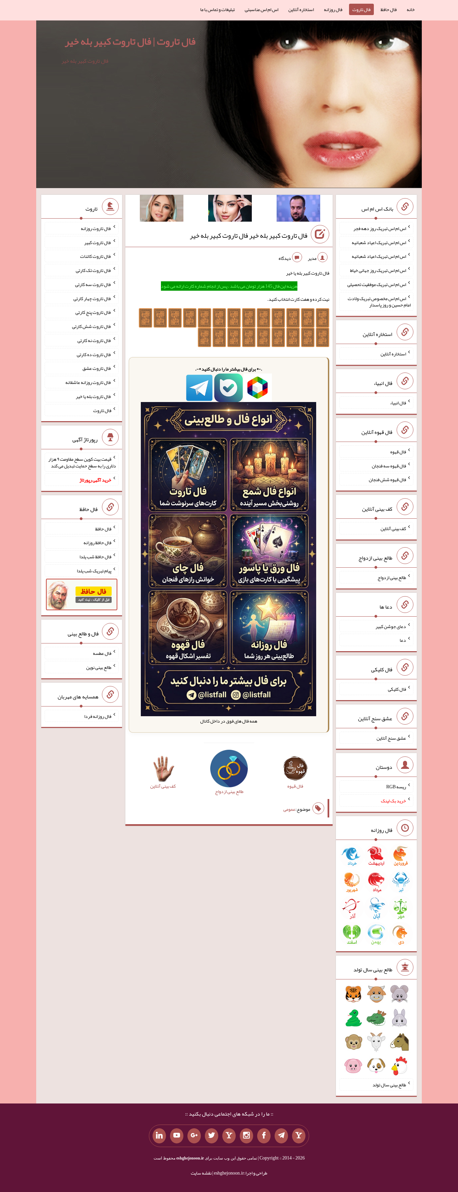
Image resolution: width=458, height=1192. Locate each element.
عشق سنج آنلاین (391, 737)
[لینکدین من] (159, 1136)
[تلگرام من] (281, 1136)
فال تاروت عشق (96, 368)
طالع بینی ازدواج (392, 577)
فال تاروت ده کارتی (94, 354)
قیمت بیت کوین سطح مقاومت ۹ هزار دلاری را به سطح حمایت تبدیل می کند (82, 462)
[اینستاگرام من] (246, 1136)
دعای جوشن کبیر (391, 626)
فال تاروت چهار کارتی (92, 298)
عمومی (289, 809)
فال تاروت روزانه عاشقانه (88, 382)
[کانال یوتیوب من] (176, 1136)
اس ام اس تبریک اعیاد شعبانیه (379, 242)
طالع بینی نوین (98, 667)
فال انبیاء (398, 402)
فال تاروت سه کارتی (93, 284)
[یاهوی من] (298, 1136)
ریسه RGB (396, 786)
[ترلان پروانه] (230, 209)
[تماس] (229, 1136)
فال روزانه (333, 9)
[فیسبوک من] (264, 1136)
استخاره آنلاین (301, 9)
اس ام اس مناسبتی (261, 9)
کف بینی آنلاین (393, 528)
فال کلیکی (397, 689)
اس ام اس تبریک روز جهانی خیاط (378, 270)
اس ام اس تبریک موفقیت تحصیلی (376, 284)
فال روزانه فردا (97, 716)
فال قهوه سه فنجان (389, 465)
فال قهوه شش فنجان (387, 479)
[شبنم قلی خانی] (161, 209)
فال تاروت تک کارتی (93, 270)
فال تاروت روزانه (96, 228)
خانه (411, 9)
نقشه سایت (201, 1173)
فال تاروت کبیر (97, 242)
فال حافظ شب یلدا (95, 556)
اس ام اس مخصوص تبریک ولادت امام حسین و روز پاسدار (379, 301)
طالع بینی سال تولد (389, 1084)
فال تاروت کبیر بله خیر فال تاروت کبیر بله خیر (248, 235)
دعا (403, 640)
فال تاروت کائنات (95, 256)
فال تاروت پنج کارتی (93, 312)
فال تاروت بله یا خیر (93, 396)
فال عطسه (102, 653)
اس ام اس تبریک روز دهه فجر (379, 228)
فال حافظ (389, 9)
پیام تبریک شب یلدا (94, 570)
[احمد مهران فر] (298, 209)
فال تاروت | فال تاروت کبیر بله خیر (130, 41)
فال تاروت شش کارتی (91, 326)
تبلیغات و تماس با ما (217, 9)
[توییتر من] (211, 1136)
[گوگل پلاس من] (194, 1136)
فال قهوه (398, 451)
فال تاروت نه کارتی (94, 340)
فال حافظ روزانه (97, 542)
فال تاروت (361, 9)
